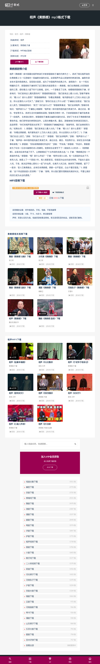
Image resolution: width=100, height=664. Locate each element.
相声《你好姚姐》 (46, 393)
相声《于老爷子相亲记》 (78, 362)
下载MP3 (20, 62)
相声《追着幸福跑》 (17, 362)
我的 (90, 662)
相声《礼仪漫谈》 (46, 362)
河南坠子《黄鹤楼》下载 (78, 288)
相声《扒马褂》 (45, 424)
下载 (30, 662)
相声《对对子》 (75, 393)
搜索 (10, 662)
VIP (50, 662)
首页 (16, 34)
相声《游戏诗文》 (16, 393)
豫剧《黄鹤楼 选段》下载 (20, 288)
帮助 (70, 662)
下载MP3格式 (42, 192)
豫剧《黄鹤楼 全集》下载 (20, 257)
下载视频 (40, 62)
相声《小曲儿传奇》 (17, 424)
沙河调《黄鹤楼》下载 (48, 257)
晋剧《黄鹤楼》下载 (47, 288)
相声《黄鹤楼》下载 (17, 319)
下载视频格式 (59, 192)
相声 (21, 34)
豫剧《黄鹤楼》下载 (76, 257)
